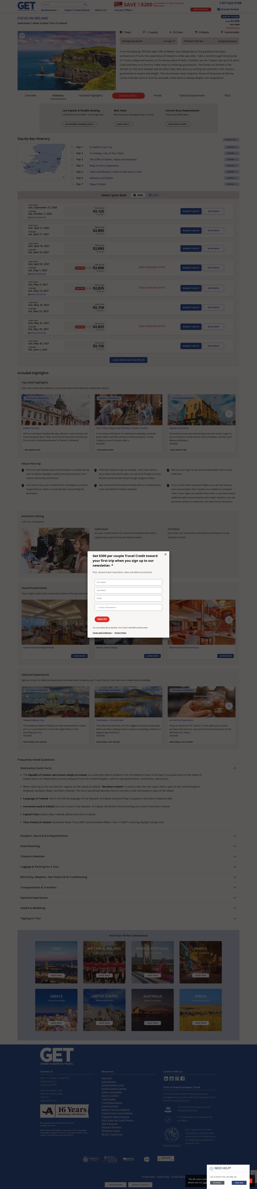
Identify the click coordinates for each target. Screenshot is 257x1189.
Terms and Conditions (102, 633)
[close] (166, 554)
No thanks (217, 1183)
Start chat (239, 1183)
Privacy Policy (120, 633)
